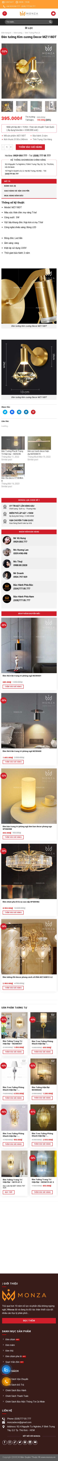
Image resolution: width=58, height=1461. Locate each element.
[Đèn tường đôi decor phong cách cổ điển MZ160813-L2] (29, 946)
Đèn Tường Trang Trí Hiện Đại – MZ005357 (12, 1042)
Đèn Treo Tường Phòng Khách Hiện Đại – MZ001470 (42, 1042)
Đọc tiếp (9, 1192)
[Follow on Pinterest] (25, 1442)
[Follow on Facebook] (4, 1442)
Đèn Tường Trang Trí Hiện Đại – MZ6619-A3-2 (43, 1180)
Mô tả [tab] (7, 181)
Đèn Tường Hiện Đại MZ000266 (41, 1088)
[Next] (51, 71)
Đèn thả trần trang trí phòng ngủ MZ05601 (22, 676)
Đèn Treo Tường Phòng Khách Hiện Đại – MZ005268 (13, 1088)
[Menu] (4, 13)
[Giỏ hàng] (53, 13)
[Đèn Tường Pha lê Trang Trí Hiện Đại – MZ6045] (13, 443)
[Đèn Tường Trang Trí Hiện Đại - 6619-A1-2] (14, 1164)
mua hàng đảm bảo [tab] (13, 196)
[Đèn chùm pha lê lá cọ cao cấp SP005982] (29, 871)
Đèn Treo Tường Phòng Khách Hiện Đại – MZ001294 (42, 1134)
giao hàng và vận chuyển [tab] (16, 191)
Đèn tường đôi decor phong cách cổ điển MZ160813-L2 (28, 977)
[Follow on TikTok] (15, 1442)
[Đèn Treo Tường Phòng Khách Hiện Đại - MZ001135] (14, 1117)
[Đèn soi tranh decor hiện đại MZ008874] (39, 443)
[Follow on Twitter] (20, 1442)
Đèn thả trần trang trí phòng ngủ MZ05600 (22, 751)
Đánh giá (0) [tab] (10, 186)
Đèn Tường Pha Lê (32, 33)
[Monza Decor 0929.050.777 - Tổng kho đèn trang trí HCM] (29, 13)
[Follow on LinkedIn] (30, 1442)
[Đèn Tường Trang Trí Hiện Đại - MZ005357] (14, 1025)
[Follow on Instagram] (9, 1442)
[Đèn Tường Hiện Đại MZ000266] (43, 1071)
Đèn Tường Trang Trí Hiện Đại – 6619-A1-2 (12, 1180)
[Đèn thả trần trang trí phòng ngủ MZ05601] (29, 645)
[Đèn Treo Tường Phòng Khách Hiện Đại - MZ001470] (43, 1025)
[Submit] (50, 22)
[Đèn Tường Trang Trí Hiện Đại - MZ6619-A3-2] (43, 1164)
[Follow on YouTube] (35, 1442)
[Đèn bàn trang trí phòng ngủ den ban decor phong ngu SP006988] (29, 796)
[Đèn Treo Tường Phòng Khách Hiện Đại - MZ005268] (14, 1071)
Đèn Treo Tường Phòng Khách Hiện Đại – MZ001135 (13, 1134)
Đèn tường (18, 33)
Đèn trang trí (6, 33)
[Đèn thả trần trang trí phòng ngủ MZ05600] (29, 720)
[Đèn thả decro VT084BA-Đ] (13, 470)
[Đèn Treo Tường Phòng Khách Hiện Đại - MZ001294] (43, 1117)
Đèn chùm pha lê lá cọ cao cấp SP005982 (21, 902)
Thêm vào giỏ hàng (30, 147)
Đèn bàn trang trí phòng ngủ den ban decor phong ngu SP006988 (27, 827)
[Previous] (6, 71)
